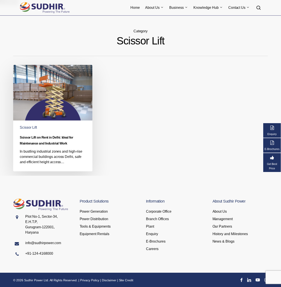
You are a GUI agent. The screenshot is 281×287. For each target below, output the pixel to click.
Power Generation (94, 211)
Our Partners (222, 226)
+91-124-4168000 (39, 253)
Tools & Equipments (95, 226)
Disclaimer (109, 280)
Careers (152, 249)
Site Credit (126, 280)
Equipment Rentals (95, 234)
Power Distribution (94, 219)
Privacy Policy (89, 280)
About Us (220, 211)
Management (223, 219)
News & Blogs (224, 241)
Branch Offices (157, 219)
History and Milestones (230, 234)
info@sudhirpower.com (43, 243)
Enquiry (152, 234)
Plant (150, 226)
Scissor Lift (28, 127)
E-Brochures (156, 241)
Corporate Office (158, 211)
